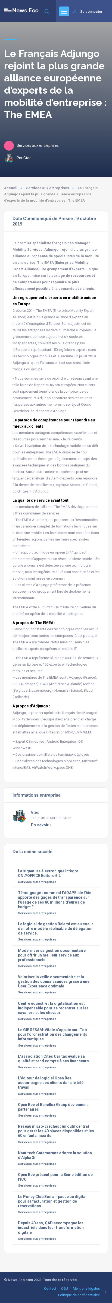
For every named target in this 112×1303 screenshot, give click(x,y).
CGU (64, 1288)
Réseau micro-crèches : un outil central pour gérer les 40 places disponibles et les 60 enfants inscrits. (56, 1131)
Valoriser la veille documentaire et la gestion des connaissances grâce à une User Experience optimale (53, 981)
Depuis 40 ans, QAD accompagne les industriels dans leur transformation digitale (51, 1227)
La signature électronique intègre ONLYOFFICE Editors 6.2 (48, 873)
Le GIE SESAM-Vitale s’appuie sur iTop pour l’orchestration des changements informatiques (52, 1034)
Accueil (10, 188)
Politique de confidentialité (79, 1295)
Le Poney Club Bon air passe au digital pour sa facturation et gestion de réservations (52, 1201)
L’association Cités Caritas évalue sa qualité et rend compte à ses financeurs (53, 1058)
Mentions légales (86, 1288)
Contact (50, 1288)
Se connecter (91, 11)
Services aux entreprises (47, 188)
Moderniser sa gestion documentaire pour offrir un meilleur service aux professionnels (52, 955)
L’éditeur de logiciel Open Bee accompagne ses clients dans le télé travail (50, 1082)
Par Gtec (24, 158)
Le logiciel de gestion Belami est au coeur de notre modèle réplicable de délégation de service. (55, 928)
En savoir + (41, 824)
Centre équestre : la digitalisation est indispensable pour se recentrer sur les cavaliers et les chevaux (53, 1008)
